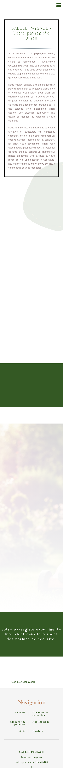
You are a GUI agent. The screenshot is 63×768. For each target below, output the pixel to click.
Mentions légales (31, 757)
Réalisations (41, 722)
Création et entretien (40, 713)
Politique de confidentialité (31, 762)
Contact (38, 731)
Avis (22, 731)
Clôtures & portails (17, 723)
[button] (31, 682)
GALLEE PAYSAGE (31, 752)
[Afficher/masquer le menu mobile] (59, 5)
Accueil (20, 712)
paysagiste (40, 108)
